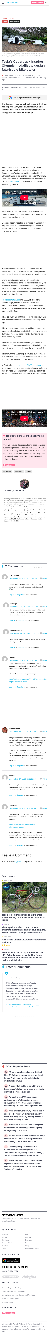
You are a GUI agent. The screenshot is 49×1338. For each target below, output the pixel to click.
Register (20, 595)
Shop (27, 1246)
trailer (28, 471)
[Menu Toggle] (3, 3)
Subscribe (38, 3)
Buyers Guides (8, 1243)
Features (5, 1246)
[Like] (41, 578)
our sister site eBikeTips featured (27, 365)
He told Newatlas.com (11, 300)
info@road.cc (22, 1288)
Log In (11, 595)
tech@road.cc (19, 1291)
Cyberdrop (18, 471)
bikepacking (7, 471)
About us (5, 1234)
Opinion (28, 1237)
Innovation (14, 21)
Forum (27, 1234)
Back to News (8, 18)
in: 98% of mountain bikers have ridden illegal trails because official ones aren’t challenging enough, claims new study (19, 1005)
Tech (4, 1248)
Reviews (5, 1240)
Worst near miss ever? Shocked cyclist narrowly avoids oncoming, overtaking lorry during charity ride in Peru (23, 1128)
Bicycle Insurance (32, 1248)
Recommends (30, 1243)
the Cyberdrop (15, 182)
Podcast (28, 1240)
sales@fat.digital (28, 1295)
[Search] (46, 2)
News (4, 1237)
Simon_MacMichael (14, 491)
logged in (18, 861)
